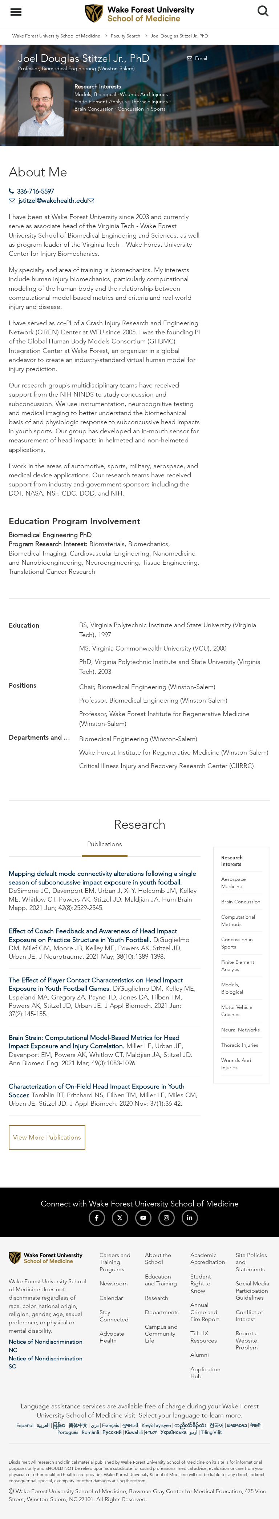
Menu (17, 8)
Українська (173, 1432)
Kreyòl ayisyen (156, 1425)
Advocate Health (112, 1337)
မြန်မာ (59, 1425)
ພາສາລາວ (237, 1425)
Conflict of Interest (249, 1316)
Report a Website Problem (247, 1340)
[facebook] (97, 1218)
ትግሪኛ (151, 1432)
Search (260, 4)
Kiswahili (134, 1432)
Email (201, 58)
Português (67, 1432)
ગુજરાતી (130, 1425)
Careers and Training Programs (115, 1262)
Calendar (111, 1298)
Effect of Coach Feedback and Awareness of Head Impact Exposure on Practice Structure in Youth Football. (93, 935)
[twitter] (120, 1218)
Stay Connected (114, 1316)
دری (95, 1425)
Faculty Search (125, 36)
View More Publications (47, 1137)
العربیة (43, 1425)
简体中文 (78, 1425)
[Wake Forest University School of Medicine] (49, 1259)
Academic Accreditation (207, 1258)
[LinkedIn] (190, 1218)
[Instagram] (166, 1218)
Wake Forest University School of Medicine (56, 36)
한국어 (217, 1425)
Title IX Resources (203, 1337)
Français (110, 1425)
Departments (162, 1312)
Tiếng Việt (211, 1432)
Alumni (199, 1354)
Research (156, 1298)
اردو (194, 1432)
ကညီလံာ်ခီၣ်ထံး (190, 1425)
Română (90, 1432)
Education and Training (161, 1280)
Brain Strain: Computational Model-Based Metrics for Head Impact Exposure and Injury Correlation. (94, 1042)
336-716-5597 (35, 191)
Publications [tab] (104, 844)
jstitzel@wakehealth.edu (53, 200)
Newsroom (114, 1283)
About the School (158, 1258)
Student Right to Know (200, 1283)
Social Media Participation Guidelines (252, 1290)
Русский (112, 1432)
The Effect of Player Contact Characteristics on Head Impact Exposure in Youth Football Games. (96, 984)
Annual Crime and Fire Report (204, 1312)
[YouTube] (143, 1218)
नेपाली (255, 1425)
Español (24, 1425)
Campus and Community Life (161, 1333)
